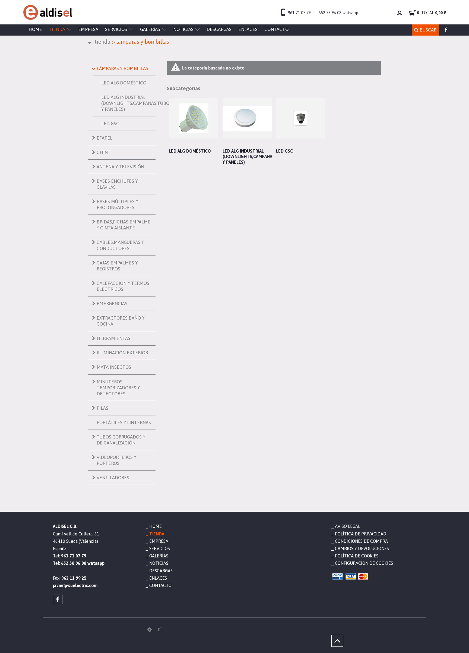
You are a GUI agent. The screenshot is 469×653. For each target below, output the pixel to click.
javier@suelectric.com (75, 585)
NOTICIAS (183, 29)
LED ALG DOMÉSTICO (123, 83)
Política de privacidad (360, 533)
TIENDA (57, 29)
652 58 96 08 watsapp (338, 12)
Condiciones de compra (361, 541)
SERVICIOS (116, 29)
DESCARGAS (219, 29)
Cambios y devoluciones (362, 548)
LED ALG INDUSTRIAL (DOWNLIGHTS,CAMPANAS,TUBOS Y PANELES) (128, 103)
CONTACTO (276, 29)
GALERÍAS (150, 29)
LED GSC (110, 123)
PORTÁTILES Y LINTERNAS (124, 422)
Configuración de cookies (364, 563)
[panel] (149, 630)
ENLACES (248, 29)
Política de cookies (356, 555)
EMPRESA (88, 29)
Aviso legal (347, 526)
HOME (35, 29)
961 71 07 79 (299, 12)
